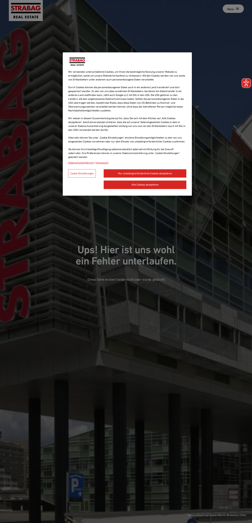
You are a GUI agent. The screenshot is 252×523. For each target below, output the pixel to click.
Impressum (101, 162)
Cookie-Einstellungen (82, 173)
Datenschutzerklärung (80, 162)
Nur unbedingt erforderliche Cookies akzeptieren (145, 173)
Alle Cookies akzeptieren (145, 184)
